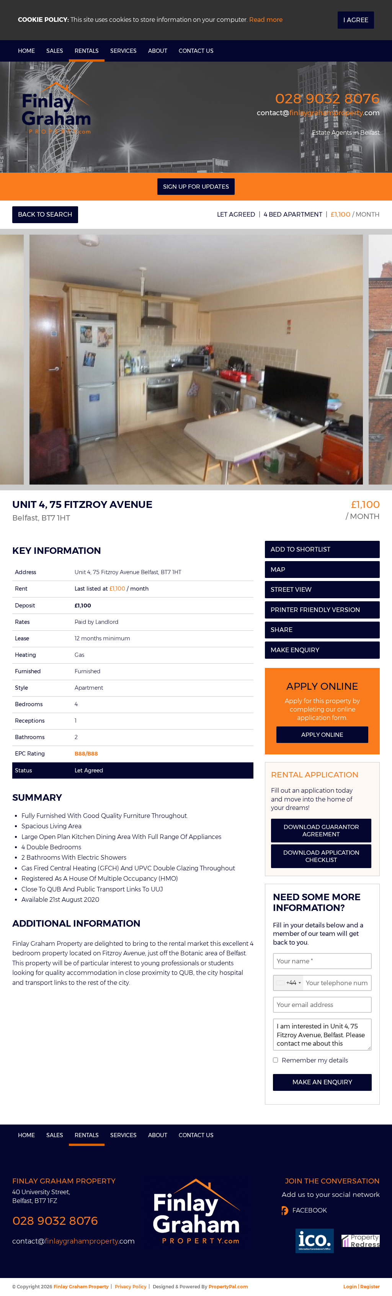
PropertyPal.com (228, 1286)
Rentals (87, 50)
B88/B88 (86, 753)
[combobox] (288, 983)
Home (26, 50)
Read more (266, 19)
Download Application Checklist (321, 856)
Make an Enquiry (322, 1082)
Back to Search (45, 214)
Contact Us (196, 50)
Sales (54, 50)
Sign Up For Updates (196, 186)
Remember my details (315, 1060)
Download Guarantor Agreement (321, 830)
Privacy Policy (131, 1286)
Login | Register (361, 1286)
